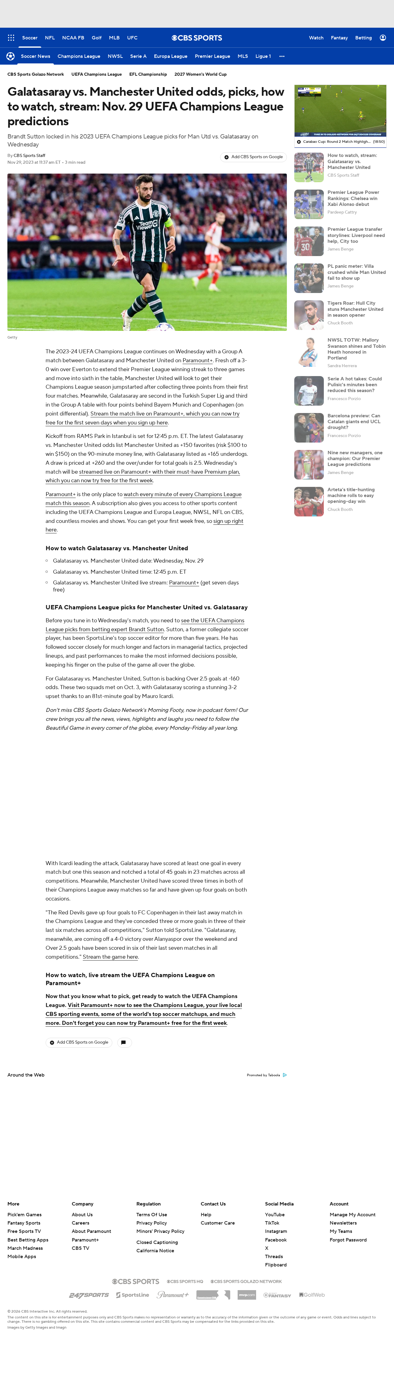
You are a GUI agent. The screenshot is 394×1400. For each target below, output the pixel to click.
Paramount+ (198, 360)
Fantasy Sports (23, 1223)
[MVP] (247, 1293)
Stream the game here (110, 957)
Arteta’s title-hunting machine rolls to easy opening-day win (351, 495)
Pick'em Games (24, 1215)
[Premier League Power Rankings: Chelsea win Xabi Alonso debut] (309, 204)
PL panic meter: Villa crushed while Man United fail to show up (357, 272)
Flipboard (276, 1265)
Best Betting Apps (27, 1240)
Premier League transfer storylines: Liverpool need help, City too (356, 235)
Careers (80, 1223)
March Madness (25, 1248)
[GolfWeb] (312, 1295)
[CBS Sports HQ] (185, 1281)
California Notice (155, 1251)
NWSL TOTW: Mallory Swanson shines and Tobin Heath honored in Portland (357, 349)
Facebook (276, 1240)
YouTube (275, 1215)
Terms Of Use (151, 1215)
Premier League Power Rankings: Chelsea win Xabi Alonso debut (353, 198)
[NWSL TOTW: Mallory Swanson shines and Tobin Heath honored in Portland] (309, 352)
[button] (282, 56)
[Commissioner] (213, 1293)
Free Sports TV (24, 1231)
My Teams (341, 1231)
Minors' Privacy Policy (160, 1231)
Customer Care (218, 1223)
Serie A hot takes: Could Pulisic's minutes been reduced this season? (355, 385)
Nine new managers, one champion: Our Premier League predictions (355, 458)
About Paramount (91, 1231)
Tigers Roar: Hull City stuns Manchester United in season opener (356, 309)
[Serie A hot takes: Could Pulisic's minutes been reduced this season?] (309, 391)
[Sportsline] (132, 1294)
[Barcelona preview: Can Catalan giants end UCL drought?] (309, 428)
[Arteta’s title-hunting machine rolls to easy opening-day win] (309, 501)
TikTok (272, 1223)
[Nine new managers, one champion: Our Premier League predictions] (309, 464)
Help (206, 1215)
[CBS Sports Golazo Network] (246, 1281)
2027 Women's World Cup (201, 74)
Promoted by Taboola (263, 1075)
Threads (274, 1257)
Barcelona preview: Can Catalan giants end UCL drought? (354, 422)
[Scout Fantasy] (277, 1295)
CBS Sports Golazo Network (35, 74)
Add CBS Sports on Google (257, 157)
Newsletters (343, 1223)
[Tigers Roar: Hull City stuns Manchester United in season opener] (309, 315)
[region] (340, 111)
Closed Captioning (157, 1242)
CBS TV (80, 1248)
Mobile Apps (21, 1257)
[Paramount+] (173, 1293)
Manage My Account (353, 1215)
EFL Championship (148, 74)
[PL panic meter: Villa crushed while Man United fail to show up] (309, 278)
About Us (82, 1215)
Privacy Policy (151, 1223)
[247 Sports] (89, 1294)
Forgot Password (348, 1240)
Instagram (276, 1231)
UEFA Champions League (96, 74)
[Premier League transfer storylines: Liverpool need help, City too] (309, 241)
